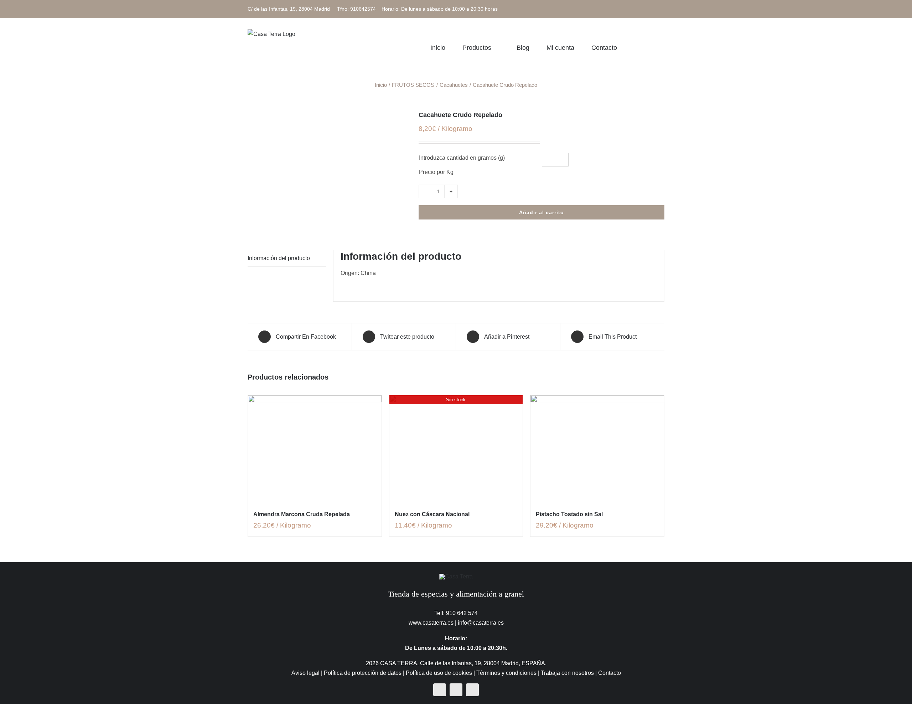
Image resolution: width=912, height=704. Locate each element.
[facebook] (439, 689)
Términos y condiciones (506, 673)
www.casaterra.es (431, 623)
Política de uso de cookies (439, 673)
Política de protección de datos (362, 673)
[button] (661, 47)
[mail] (472, 689)
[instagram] (456, 689)
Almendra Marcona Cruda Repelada (301, 514)
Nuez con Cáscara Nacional (432, 514)
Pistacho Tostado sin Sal (569, 514)
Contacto (609, 673)
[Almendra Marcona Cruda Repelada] (315, 448)
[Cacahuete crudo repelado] (328, 115)
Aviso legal (305, 673)
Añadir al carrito (541, 212)
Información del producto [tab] (279, 258)
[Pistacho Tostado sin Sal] (597, 448)
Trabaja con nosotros (567, 673)
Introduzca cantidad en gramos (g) (462, 158)
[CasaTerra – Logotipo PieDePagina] (456, 576)
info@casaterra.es (481, 623)
